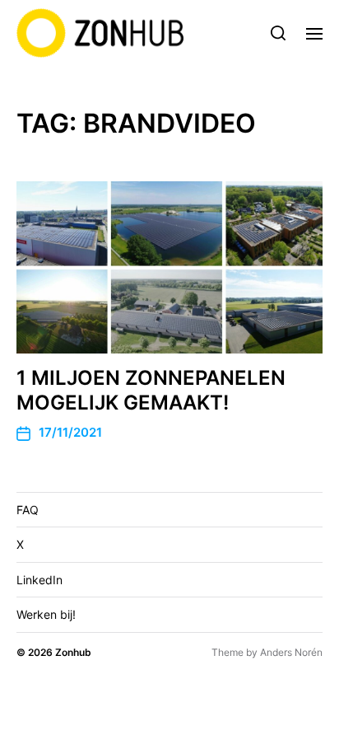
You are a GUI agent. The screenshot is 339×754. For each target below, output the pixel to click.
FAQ (27, 510)
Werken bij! (46, 614)
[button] (278, 33)
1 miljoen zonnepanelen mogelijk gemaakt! (151, 390)
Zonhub (73, 652)
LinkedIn (39, 580)
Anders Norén (291, 652)
